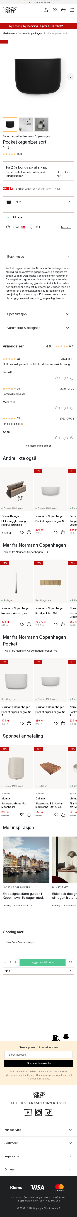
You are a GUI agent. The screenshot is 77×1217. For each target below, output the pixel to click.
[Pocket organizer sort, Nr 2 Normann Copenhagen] (38, 76)
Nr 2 (7, 970)
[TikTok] (49, 1112)
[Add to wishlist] (22, 532)
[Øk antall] (15, 962)
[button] (12, 154)
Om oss (9, 1169)
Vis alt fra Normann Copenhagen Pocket (28, 650)
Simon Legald (11, 136)
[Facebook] (28, 1112)
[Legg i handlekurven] (29, 532)
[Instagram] (38, 1112)
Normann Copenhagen (30, 33)
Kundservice (12, 1130)
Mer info (66, 227)
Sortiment (11, 1143)
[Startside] (9, 10)
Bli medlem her (63, 174)
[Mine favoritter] (54, 10)
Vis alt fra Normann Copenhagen (23, 551)
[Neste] (70, 76)
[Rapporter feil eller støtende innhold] (71, 378)
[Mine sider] (46, 10)
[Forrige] (6, 76)
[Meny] (72, 10)
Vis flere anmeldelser (38, 445)
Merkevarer (9, 33)
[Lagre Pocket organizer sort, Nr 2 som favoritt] (70, 962)
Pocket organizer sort (55, 33)
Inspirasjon (11, 1156)
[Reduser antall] (5, 962)
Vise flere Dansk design (20, 942)
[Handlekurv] (63, 10)
